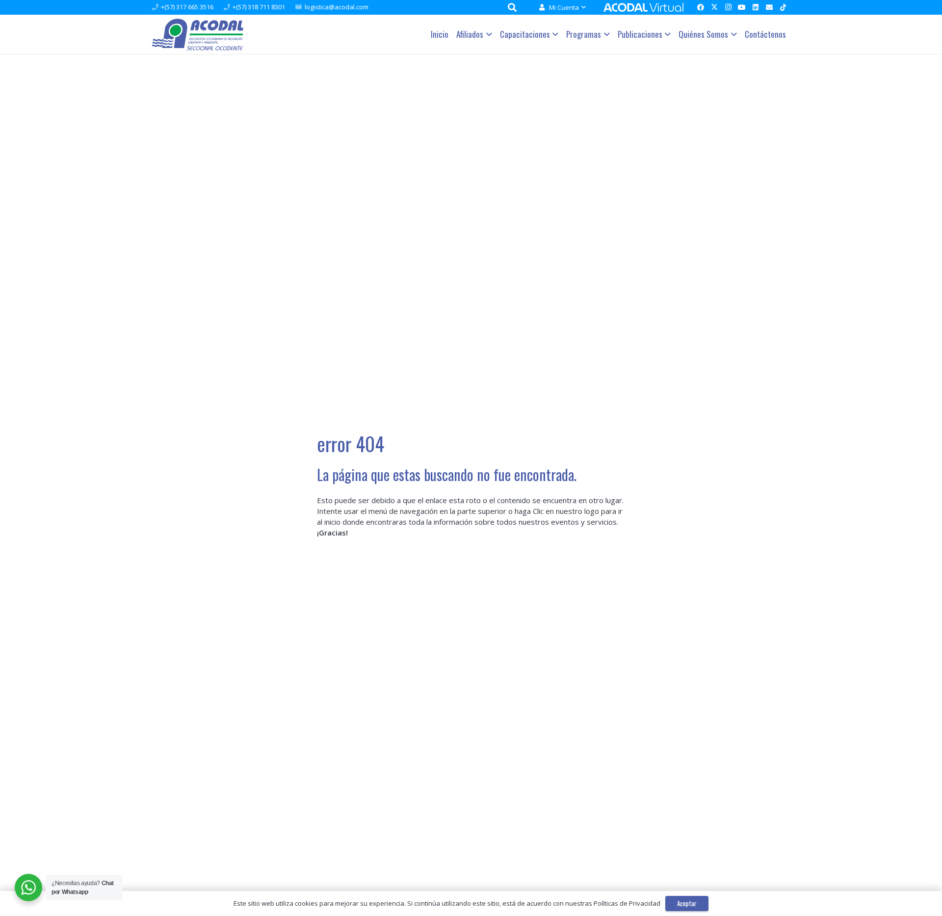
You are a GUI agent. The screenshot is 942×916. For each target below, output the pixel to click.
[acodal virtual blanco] (643, 7)
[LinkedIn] (755, 7)
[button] (582, 7)
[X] (714, 7)
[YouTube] (742, 7)
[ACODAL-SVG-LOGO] (197, 35)
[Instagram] (728, 7)
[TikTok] (783, 7)
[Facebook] (700, 7)
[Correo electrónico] (769, 7)
